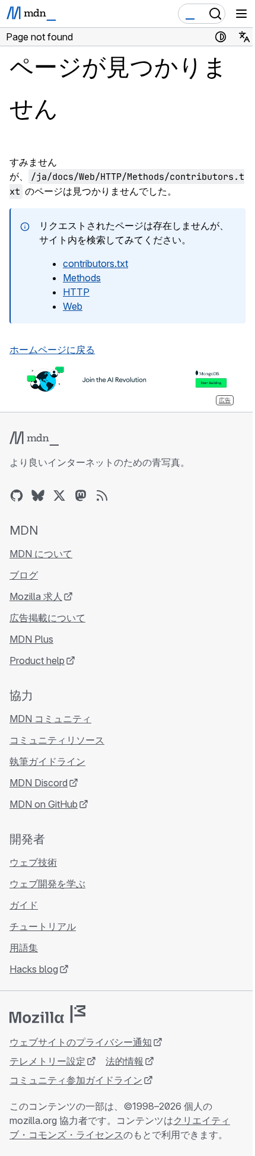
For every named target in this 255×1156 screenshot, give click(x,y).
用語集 (23, 948)
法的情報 (125, 1061)
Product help (37, 660)
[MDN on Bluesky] (38, 495)
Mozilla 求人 (35, 596)
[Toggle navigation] (241, 13)
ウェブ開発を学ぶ (47, 884)
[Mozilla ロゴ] (47, 1014)
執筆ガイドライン (47, 761)
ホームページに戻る (52, 349)
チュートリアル (42, 926)
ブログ (23, 575)
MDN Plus (31, 639)
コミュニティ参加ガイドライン (75, 1080)
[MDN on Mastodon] (81, 495)
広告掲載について (47, 618)
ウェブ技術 (33, 862)
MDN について (40, 554)
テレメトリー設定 (47, 1061)
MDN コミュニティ (50, 719)
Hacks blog (33, 969)
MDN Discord (38, 783)
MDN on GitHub (43, 804)
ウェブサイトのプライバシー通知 (80, 1042)
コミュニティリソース (56, 740)
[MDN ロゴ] (34, 438)
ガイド (23, 905)
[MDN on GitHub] (16, 495)
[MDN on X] (59, 495)
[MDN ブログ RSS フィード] (102, 495)
